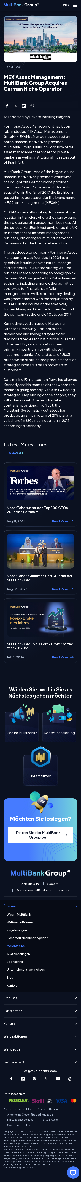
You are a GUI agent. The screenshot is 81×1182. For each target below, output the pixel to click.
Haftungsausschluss (20, 1119)
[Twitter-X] (46, 1078)
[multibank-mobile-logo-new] (21, 5)
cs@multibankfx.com (40, 1071)
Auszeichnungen (18, 954)
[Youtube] (58, 1078)
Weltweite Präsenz (20, 922)
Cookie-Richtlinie (49, 1109)
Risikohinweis (49, 1119)
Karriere (64, 890)
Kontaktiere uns (30, 883)
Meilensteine (16, 946)
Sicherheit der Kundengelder (27, 938)
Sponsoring (15, 961)
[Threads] (69, 1078)
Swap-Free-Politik (19, 1125)
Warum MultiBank (19, 914)
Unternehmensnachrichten (26, 969)
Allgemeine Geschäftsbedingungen (30, 1114)
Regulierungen (17, 930)
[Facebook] (11, 1078)
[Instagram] (34, 1078)
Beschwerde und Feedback (34, 890)
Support (52, 883)
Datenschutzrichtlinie (17, 1109)
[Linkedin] (23, 1078)
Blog (10, 977)
